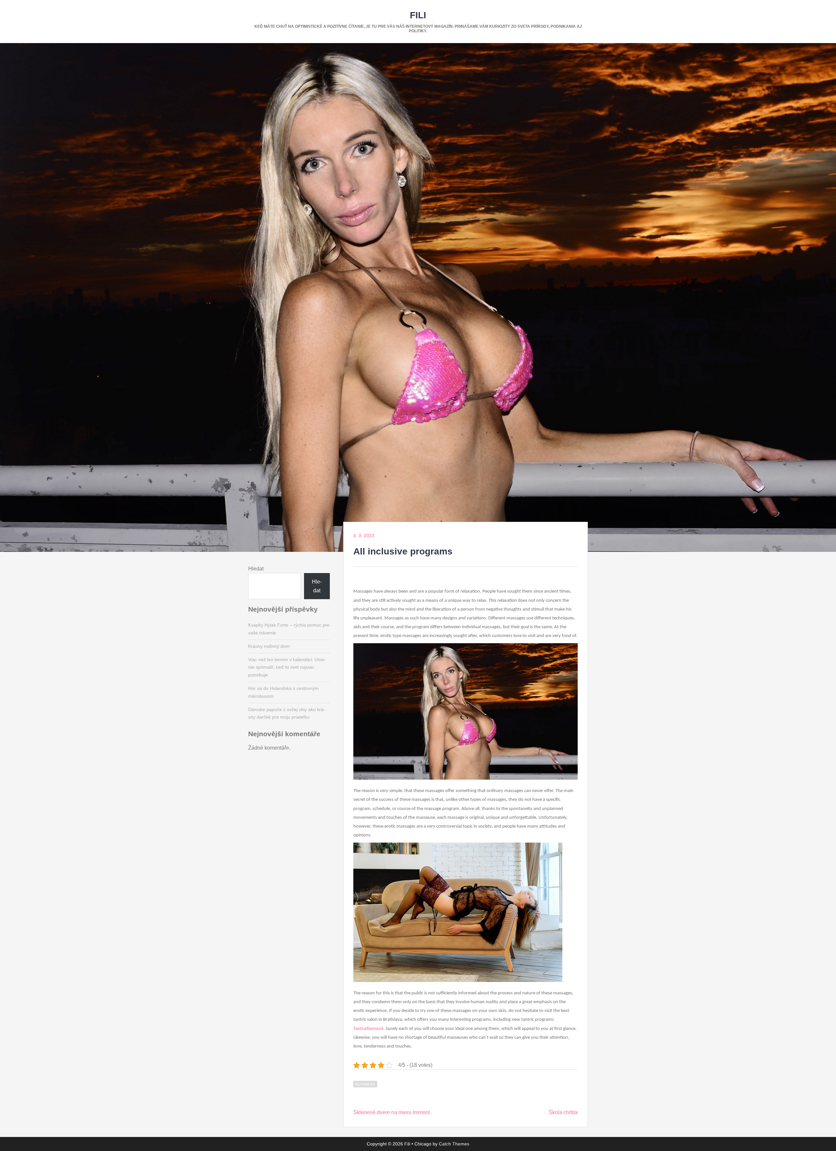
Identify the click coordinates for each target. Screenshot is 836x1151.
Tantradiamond (368, 1028)
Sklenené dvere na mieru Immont (391, 1112)
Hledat (256, 568)
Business (365, 1084)
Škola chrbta (563, 1112)
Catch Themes (454, 1143)
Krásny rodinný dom (269, 646)
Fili (418, 15)
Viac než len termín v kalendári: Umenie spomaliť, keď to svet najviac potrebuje (287, 667)
